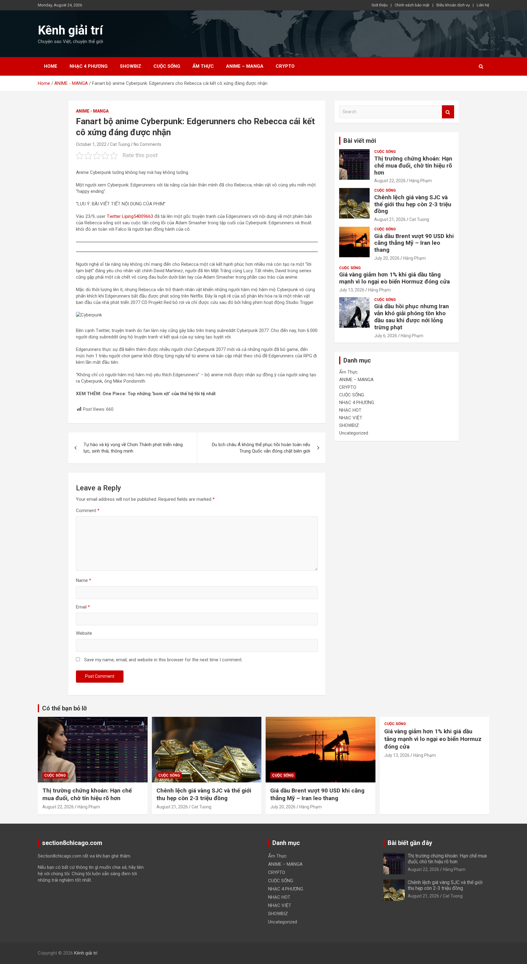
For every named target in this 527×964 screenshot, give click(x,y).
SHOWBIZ (130, 66)
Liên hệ (483, 5)
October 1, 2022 (91, 144)
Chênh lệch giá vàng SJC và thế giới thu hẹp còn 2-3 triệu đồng (412, 204)
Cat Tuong (120, 144)
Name (83, 580)
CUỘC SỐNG (166, 66)
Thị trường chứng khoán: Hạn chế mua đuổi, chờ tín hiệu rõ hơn (413, 165)
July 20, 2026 (387, 258)
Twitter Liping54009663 (130, 216)
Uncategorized (353, 433)
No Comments (147, 144)
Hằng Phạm (420, 180)
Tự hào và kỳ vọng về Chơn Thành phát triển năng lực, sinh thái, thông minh (133, 448)
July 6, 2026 (385, 335)
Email (83, 607)
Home (50, 66)
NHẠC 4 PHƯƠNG (89, 66)
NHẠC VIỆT (350, 418)
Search (448, 111)
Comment (87, 510)
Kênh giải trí (70, 30)
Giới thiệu (379, 5)
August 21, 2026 (390, 219)
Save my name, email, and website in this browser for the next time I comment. (163, 660)
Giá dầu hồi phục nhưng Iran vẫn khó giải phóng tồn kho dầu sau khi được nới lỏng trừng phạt (411, 316)
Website (84, 633)
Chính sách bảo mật (412, 5)
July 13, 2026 (351, 289)
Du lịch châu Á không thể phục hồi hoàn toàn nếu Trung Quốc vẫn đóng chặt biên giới (261, 448)
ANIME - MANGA (92, 111)
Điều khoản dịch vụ (453, 5)
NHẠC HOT (350, 410)
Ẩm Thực (203, 66)
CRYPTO (285, 66)
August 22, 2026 (390, 180)
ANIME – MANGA (245, 66)
